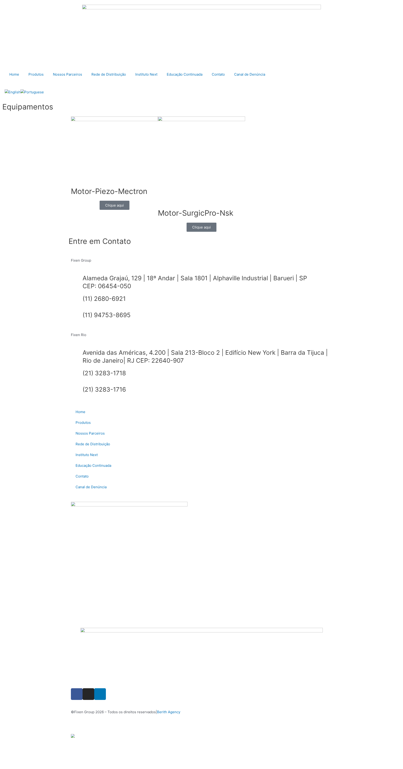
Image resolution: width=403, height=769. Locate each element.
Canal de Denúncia (249, 74)
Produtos (36, 74)
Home (14, 74)
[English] (13, 92)
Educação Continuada (184, 74)
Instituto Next (146, 74)
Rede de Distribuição (108, 74)
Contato (218, 74)
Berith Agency (168, 712)
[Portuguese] (32, 92)
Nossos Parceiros (67, 74)
